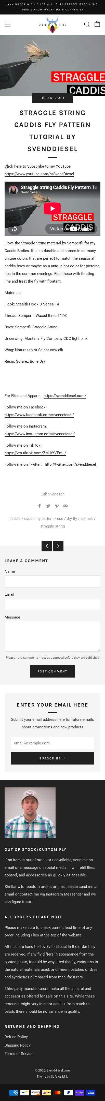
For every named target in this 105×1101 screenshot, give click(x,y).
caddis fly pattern (39, 518)
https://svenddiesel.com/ (65, 395)
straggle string (52, 526)
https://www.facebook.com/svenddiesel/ (39, 415)
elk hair (87, 518)
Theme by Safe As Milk (52, 1076)
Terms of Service (19, 1053)
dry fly (72, 518)
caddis (15, 518)
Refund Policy (16, 1037)
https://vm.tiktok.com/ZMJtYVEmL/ (35, 453)
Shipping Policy (18, 1045)
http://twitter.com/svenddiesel (70, 464)
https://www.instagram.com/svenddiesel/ (40, 434)
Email (9, 594)
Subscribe (50, 758)
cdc (60, 518)
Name (10, 571)
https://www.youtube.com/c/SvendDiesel (39, 174)
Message (12, 617)
